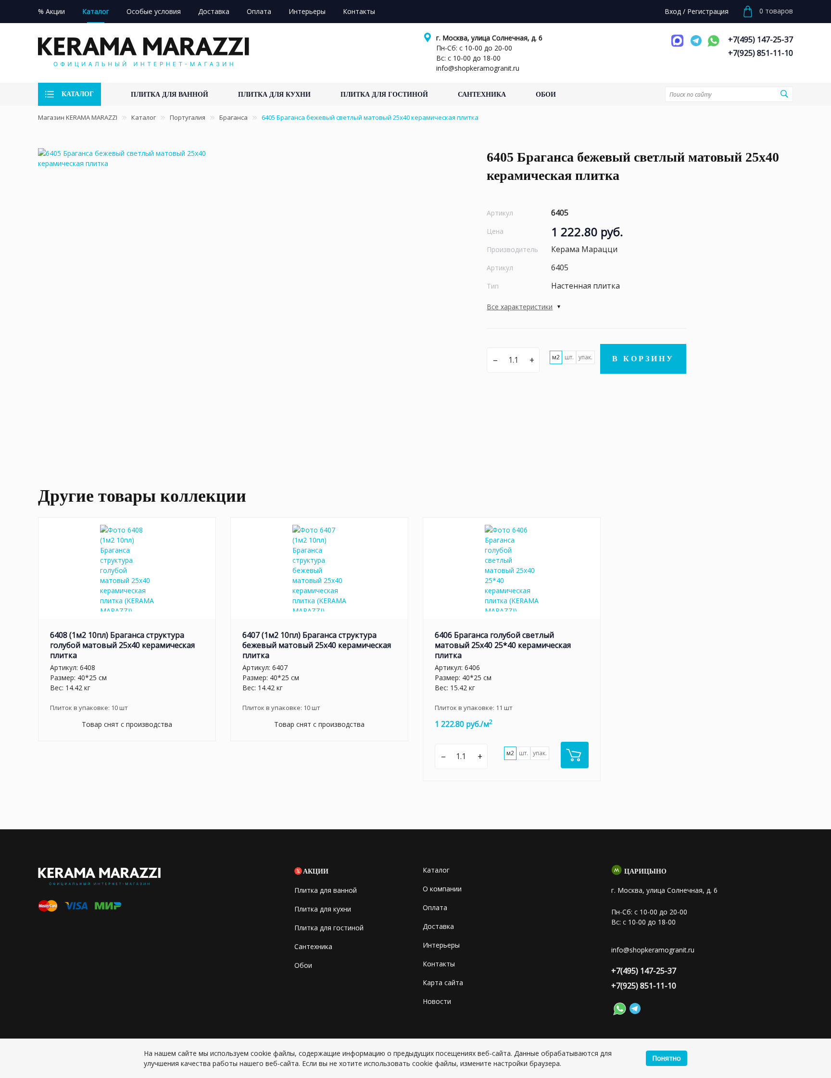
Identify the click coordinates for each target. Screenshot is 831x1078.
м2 (556, 357)
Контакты (439, 963)
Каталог (143, 117)
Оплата (435, 907)
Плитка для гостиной (329, 927)
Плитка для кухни (322, 908)
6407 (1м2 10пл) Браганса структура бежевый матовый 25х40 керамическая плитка (316, 645)
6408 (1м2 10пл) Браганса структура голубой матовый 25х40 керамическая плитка (122, 645)
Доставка (438, 926)
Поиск (784, 93)
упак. (585, 357)
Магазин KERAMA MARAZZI (77, 117)
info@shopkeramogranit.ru (477, 68)
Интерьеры (441, 945)
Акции (315, 871)
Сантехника (313, 946)
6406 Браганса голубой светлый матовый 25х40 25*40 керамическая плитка (503, 645)
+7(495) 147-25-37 (760, 39)
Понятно (666, 1058)
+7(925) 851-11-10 (760, 53)
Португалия (187, 117)
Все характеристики (520, 306)
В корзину (643, 359)
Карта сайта (443, 982)
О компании (442, 888)
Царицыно (645, 871)
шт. (569, 357)
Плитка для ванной (325, 890)
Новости (437, 1001)
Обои (303, 965)
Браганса (233, 117)
